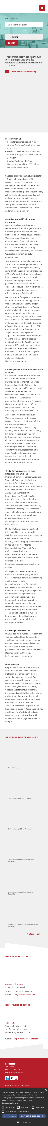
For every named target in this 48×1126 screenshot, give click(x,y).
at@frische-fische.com (25, 994)
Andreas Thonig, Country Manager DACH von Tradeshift (23, 925)
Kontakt (8, 1086)
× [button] (46, 1090)
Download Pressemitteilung (23, 71)
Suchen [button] (11, 43)
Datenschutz (25, 1086)
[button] (3, 1107)
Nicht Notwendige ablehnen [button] (32, 1116)
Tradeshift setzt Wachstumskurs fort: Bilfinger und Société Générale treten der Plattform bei (24, 59)
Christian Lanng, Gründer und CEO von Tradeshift (21, 860)
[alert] (24, 1107)
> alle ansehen (33, 933)
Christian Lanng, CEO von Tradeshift (20, 798)
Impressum (15, 1086)
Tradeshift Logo (13, 768)
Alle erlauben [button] (10, 1116)
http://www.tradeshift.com (25, 1038)
